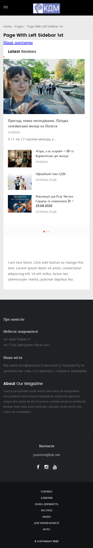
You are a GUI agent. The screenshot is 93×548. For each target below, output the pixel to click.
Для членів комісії (46, 523)
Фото (46, 530)
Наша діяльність (46, 504)
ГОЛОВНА (46, 492)
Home (7, 26)
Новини (14, 132)
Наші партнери (18, 42)
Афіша (46, 517)
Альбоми (47, 498)
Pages (19, 26)
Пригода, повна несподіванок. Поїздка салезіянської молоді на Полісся (38, 123)
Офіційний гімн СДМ (50, 174)
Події (52, 180)
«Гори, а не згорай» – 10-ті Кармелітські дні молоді (55, 154)
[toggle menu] (5, 7)
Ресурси (46, 511)
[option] (46, 138)
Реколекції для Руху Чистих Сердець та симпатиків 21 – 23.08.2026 (55, 201)
